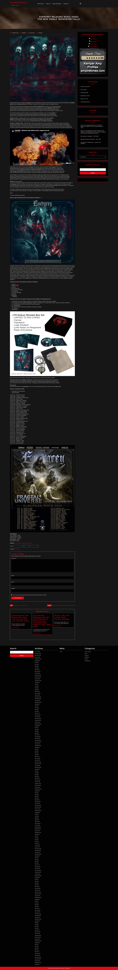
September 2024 (38, 680)
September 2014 (38, 897)
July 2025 (36, 662)
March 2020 (37, 778)
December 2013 (38, 913)
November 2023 (38, 698)
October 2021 (37, 743)
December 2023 (38, 696)
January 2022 (37, 738)
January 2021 (37, 760)
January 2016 (37, 868)
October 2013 (37, 917)
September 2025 (38, 658)
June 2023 (37, 707)
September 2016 (38, 854)
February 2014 (37, 910)
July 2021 (36, 749)
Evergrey (27, 546)
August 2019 (37, 790)
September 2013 (38, 919)
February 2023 (37, 714)
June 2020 (37, 772)
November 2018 (38, 807)
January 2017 (37, 846)
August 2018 (37, 812)
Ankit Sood (48, 9)
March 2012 (37, 951)
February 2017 (37, 845)
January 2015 (37, 890)
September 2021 (38, 745)
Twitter (25, 543)
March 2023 (37, 713)
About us (48, 3)
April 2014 (37, 906)
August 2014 (37, 899)
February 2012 (37, 953)
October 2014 (37, 895)
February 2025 (37, 671)
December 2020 (38, 761)
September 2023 (38, 702)
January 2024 (37, 695)
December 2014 (38, 892)
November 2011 (38, 958)
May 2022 (37, 731)
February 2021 (37, 758)
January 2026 (37, 651)
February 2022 (37, 736)
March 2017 (37, 843)
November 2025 (38, 655)
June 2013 (37, 924)
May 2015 (37, 883)
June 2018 (37, 816)
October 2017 (37, 830)
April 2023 (37, 711)
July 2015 (36, 879)
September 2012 (38, 940)
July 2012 (36, 944)
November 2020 (38, 763)
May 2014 (37, 904)
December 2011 (38, 957)
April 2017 (37, 841)
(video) (17, 284)
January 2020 (37, 781)
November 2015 (38, 872)
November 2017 (38, 828)
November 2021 (38, 742)
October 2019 (37, 787)
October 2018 (37, 808)
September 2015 (38, 875)
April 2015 (37, 884)
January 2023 (37, 716)
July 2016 (36, 857)
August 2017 (37, 834)
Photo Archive (40, 3)
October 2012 (37, 939)
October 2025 (37, 657)
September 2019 (38, 789)
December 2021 (38, 740)
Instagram (30, 543)
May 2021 (37, 752)
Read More (15, 627)
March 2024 (37, 691)
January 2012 (37, 955)
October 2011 (37, 960)
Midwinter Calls (34, 546)
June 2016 (37, 859)
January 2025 (37, 673)
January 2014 (37, 911)
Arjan (47, 11)
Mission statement (57, 3)
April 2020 (37, 776)
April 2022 (37, 733)
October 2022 (37, 722)
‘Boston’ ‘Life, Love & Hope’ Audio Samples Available (61, 617)
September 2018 (38, 810)
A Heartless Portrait (18, 546)
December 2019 (38, 783)
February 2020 (37, 780)
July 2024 (36, 684)
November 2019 (38, 785)
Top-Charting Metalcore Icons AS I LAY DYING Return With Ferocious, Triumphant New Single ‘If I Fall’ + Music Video (42, 620)
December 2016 (38, 848)
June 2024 (37, 686)
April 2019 (37, 798)
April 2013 (37, 928)
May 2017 (37, 839)
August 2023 (37, 704)
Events (82, 89)
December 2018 (38, 805)
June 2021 (37, 751)
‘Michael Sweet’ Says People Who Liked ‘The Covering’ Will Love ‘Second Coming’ (20, 618)
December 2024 (38, 675)
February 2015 (37, 888)
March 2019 (37, 799)
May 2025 (37, 666)
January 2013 (37, 933)
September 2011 (38, 962)
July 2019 (36, 792)
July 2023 (36, 705)
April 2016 (37, 863)
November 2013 (38, 915)
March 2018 (37, 821)
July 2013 (36, 922)
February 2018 (37, 823)
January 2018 (37, 825)
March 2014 (37, 908)
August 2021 (37, 747)
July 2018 (36, 814)
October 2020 (37, 765)
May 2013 (37, 926)
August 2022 (37, 725)
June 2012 (37, 946)
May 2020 (37, 774)
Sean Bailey (48, 22)
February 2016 (37, 866)
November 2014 (38, 893)
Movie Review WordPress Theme (55, 968)
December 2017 (38, 827)
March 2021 (37, 756)
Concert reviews (84, 86)
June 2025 (37, 664)
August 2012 (37, 942)
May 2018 (37, 817)
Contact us (66, 3)
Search (93, 173)
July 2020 (36, 770)
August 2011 (37, 964)
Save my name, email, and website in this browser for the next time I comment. (30, 595)
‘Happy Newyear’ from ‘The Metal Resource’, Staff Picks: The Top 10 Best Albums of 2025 (92, 126)
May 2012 (37, 948)
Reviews (83, 98)
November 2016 (38, 850)
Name (13, 575)
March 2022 (37, 734)
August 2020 (37, 769)
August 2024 (37, 682)
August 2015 (37, 877)
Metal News (17, 549)
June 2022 (37, 729)
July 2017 (36, 836)
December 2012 (38, 935)
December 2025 (38, 653)
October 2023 (37, 700)
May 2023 (37, 709)
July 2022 (36, 727)
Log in (61, 651)
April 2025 (37, 667)
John (47, 14)
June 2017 (37, 837)
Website (16, 543)
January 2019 (37, 803)
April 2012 (37, 949)
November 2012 (38, 937)
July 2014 (36, 901)
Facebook (21, 543)
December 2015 (38, 870)
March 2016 (37, 864)
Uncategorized (84, 101)
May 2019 (37, 796)
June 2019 (37, 794)
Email (12, 582)
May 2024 (37, 687)
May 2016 (37, 861)
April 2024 (37, 689)
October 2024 (37, 678)
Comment (13, 558)
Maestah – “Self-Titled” (93, 136)
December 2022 (38, 718)
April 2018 (37, 819)
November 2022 (38, 720)
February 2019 (37, 801)
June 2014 (37, 902)
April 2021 (37, 754)
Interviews (83, 92)
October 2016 (37, 852)
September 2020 (38, 767)
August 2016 (37, 855)
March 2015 (37, 886)
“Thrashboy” (49, 6)
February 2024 (37, 693)
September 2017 (38, 832)
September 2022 (38, 723)
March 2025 (37, 669)
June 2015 (37, 881)
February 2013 (37, 931)
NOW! (41, 197)
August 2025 (37, 660)
